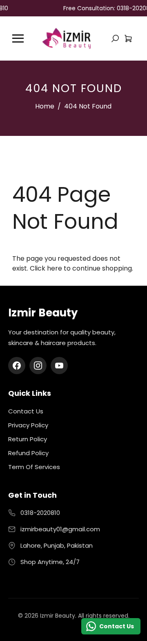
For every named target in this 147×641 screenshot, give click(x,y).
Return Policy (27, 439)
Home (44, 106)
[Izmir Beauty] (66, 38)
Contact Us (25, 411)
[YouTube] (59, 365)
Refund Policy (28, 453)
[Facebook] (16, 365)
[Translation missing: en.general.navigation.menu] (18, 38)
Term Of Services (34, 467)
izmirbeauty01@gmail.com (60, 529)
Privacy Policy (28, 425)
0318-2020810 (40, 512)
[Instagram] (38, 365)
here (54, 268)
